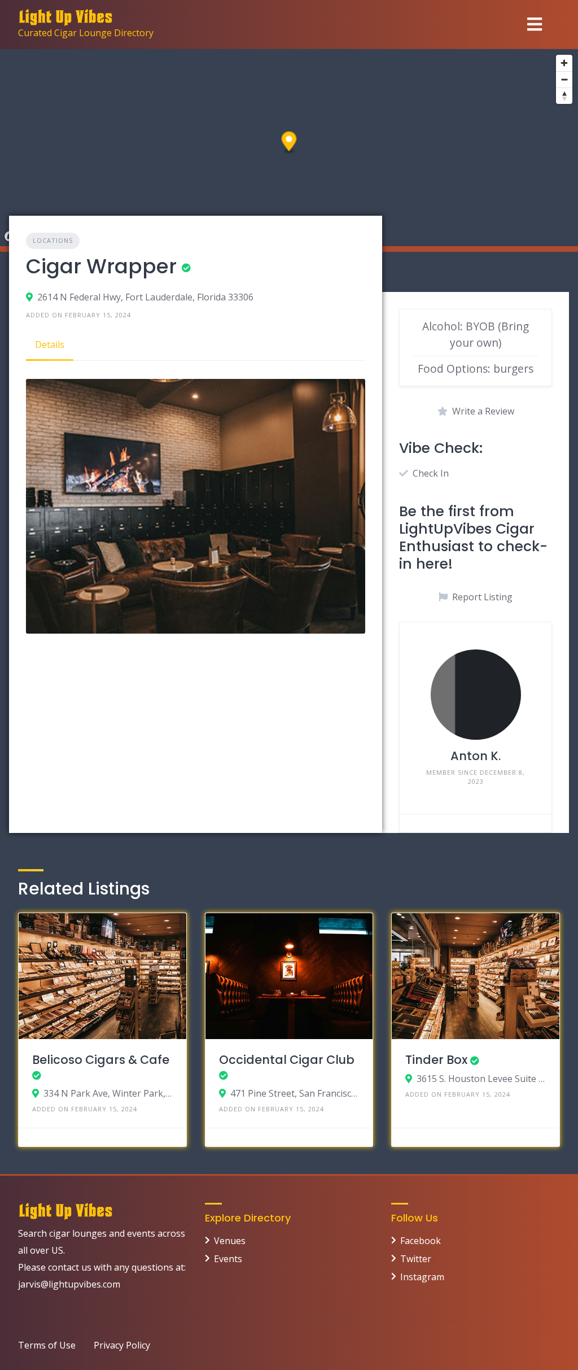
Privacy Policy (122, 1345)
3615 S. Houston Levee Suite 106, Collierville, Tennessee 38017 (481, 1078)
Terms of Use (47, 1345)
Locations (53, 240)
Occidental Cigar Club (286, 1060)
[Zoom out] (564, 79)
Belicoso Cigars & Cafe (100, 1060)
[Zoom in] (564, 63)
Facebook (420, 1240)
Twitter (415, 1259)
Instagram (422, 1277)
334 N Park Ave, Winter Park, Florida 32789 (108, 1093)
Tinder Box (436, 1060)
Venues (230, 1240)
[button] (289, 143)
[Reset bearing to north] (564, 96)
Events (228, 1259)
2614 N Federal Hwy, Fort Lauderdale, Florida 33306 (145, 297)
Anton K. (475, 756)
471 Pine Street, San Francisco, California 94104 (295, 1093)
